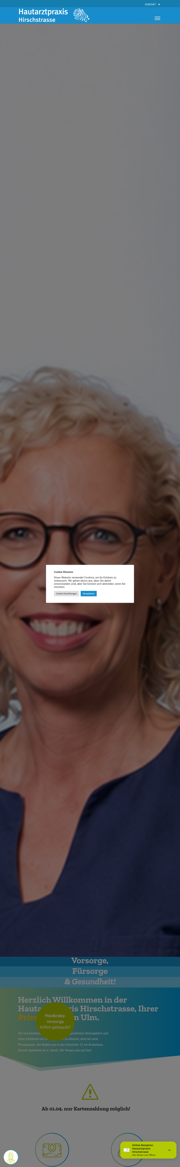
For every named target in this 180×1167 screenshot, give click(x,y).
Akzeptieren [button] (89, 593)
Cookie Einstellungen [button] (66, 593)
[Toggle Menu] (157, 18)
